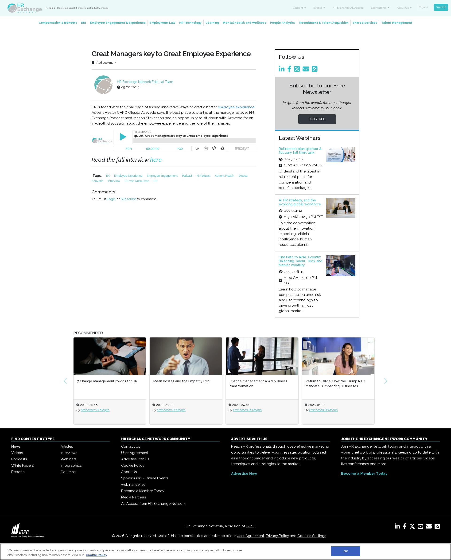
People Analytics (282, 22)
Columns (68, 472)
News (15, 446)
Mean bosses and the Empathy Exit (169, 381)
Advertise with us (135, 459)
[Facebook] (290, 70)
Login (111, 199)
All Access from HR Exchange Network (153, 503)
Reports (17, 472)
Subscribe (128, 199)
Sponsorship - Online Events (144, 478)
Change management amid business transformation (246, 383)
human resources (137, 181)
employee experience (236, 107)
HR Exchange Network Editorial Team (145, 82)
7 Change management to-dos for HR (95, 381)
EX (108, 175)
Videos (17, 453)
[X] (413, 527)
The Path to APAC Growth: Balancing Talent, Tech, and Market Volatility (300, 261)
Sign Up (441, 7)
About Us (129, 472)
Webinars (68, 459)
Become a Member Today (142, 491)
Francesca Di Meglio (83, 410)
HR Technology (190, 22)
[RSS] (437, 527)
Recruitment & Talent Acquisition (324, 22)
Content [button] (298, 7)
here (156, 159)
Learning (212, 22)
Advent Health (225, 175)
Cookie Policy (132, 465)
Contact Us (130, 446)
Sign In (423, 7)
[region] (225, 551)
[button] (65, 381)
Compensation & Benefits (58, 22)
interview (114, 181)
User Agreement (134, 453)
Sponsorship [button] (379, 7)
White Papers (22, 465)
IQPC (250, 526)
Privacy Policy (277, 536)
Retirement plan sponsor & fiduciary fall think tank (300, 151)
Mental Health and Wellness (244, 22)
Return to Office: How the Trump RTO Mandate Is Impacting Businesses (323, 383)
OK (346, 551)
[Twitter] (298, 70)
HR (155, 181)
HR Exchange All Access (347, 7)
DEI (83, 22)
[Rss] (315, 70)
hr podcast (204, 175)
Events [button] (318, 7)
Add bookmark (106, 62)
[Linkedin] (282, 70)
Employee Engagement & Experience (118, 22)
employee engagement (162, 175)
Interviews (69, 453)
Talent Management (396, 22)
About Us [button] (403, 7)
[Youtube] (421, 527)
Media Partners (133, 497)
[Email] (307, 70)
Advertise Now (244, 473)
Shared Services (365, 22)
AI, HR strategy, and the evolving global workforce (300, 202)
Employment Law (162, 22)
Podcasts (19, 459)
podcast (187, 175)
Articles (67, 446)
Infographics (71, 465)
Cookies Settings (311, 536)
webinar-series (133, 484)
